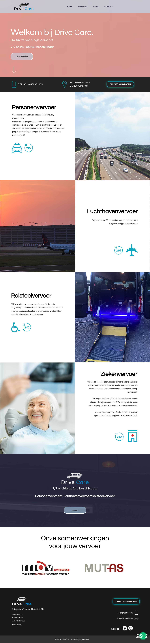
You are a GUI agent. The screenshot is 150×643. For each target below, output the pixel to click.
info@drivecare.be (125, 619)
